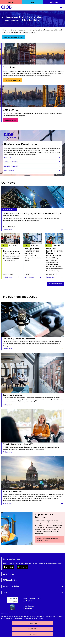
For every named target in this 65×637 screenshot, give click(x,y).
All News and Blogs (55, 283)
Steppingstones (9, 170)
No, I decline (32, 629)
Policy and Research (12, 491)
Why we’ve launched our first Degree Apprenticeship (54, 252)
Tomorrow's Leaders (12, 395)
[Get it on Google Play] (22, 568)
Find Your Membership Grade (13, 37)
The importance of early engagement (11, 252)
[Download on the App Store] (8, 568)
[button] (62, 7)
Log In (32, 2)
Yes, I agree (32, 634)
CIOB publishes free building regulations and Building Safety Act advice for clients (33, 214)
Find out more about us (12, 80)
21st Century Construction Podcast (19, 339)
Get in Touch (54, 2)
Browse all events (10, 120)
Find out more (32, 623)
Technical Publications (11, 166)
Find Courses (8, 157)
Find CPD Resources (10, 162)
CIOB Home (7, 7)
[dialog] (32, 624)
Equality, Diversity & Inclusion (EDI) (18, 444)
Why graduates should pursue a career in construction (32, 252)
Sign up (10, 2)
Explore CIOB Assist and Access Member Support (47, 539)
